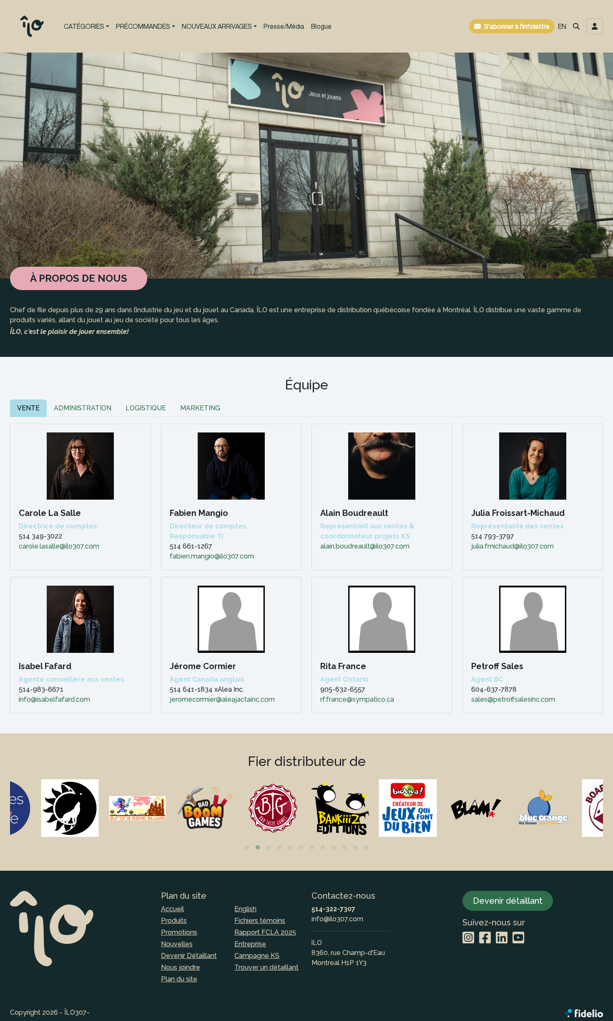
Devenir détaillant (508, 901)
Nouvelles (177, 944)
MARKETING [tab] (200, 408)
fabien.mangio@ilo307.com (212, 556)
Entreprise (250, 944)
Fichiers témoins (259, 921)
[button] (576, 26)
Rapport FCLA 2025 (265, 932)
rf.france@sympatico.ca (357, 699)
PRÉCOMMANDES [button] (143, 26)
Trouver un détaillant (266, 967)
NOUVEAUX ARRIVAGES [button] (217, 26)
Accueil (172, 909)
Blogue (321, 26)
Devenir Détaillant (189, 956)
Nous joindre (180, 967)
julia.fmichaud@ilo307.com (512, 546)
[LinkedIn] (501, 938)
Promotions (179, 932)
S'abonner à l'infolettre (517, 26)
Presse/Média (284, 26)
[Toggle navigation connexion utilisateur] (594, 26)
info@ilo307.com (337, 919)
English (245, 909)
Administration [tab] (82, 408)
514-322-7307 (333, 909)
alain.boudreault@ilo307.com (365, 546)
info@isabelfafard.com (54, 699)
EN (562, 26)
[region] (306, 815)
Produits (174, 921)
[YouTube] (518, 938)
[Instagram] (468, 938)
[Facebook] (485, 938)
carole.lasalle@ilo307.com (59, 546)
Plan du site (179, 979)
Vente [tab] (28, 408)
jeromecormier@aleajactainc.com (222, 699)
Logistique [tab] (146, 408)
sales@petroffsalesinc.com (513, 699)
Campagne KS (256, 956)
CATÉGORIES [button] (84, 26)
